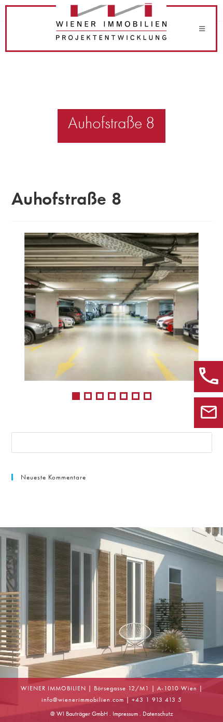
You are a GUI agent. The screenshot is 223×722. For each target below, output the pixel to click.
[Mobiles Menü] (202, 28)
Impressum (125, 714)
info (47, 700)
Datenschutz (158, 714)
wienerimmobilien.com (91, 700)
